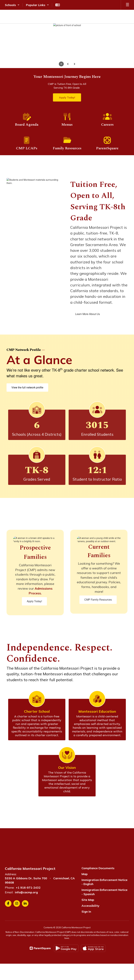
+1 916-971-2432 (28, 887)
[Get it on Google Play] (66, 948)
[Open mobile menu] (127, 5)
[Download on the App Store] (93, 948)
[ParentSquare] (40, 948)
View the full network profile (27, 387)
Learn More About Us (87, 314)
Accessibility (90, 906)
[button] (12, 5)
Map (85, 874)
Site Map (88, 900)
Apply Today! (34, 601)
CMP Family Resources (98, 599)
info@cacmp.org (26, 892)
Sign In (86, 911)
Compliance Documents (98, 868)
